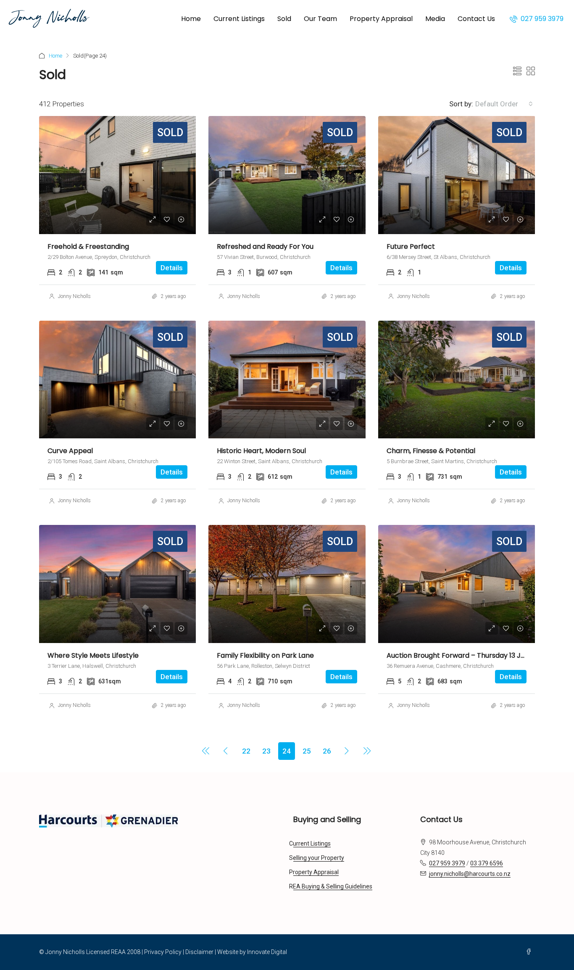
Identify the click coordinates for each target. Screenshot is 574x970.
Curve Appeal (70, 451)
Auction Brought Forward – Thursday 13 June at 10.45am (479, 655)
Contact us (476, 19)
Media (435, 19)
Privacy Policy (163, 952)
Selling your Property (318, 857)
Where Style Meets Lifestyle (93, 655)
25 (307, 751)
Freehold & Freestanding (88, 246)
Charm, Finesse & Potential (431, 451)
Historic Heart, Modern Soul (261, 451)
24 (286, 751)
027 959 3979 (541, 19)
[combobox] (504, 104)
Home (191, 19)
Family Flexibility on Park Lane (265, 655)
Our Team (320, 19)
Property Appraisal (381, 19)
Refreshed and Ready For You (265, 246)
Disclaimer (199, 952)
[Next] (347, 750)
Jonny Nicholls (74, 296)
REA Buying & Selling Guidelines (332, 886)
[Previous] (205, 750)
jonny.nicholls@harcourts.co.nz (470, 873)
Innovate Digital (267, 952)
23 (266, 751)
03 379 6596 (486, 863)
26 (327, 751)
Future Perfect (411, 246)
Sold (284, 19)
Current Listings (239, 19)
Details (172, 268)
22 (246, 751)
